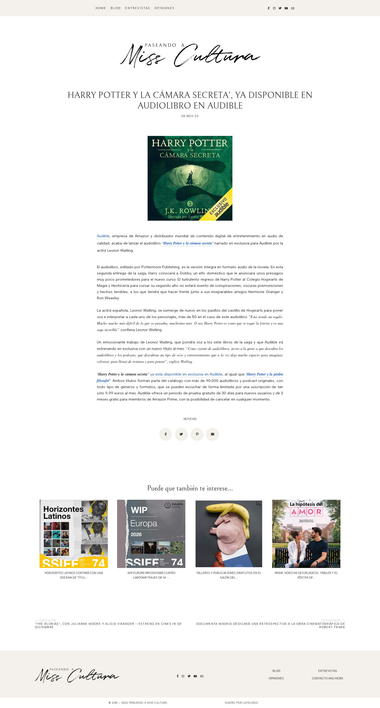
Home (101, 8)
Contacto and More (327, 678)
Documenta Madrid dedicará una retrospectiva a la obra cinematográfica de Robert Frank (270, 625)
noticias (190, 419)
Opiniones (165, 8)
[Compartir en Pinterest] (197, 434)
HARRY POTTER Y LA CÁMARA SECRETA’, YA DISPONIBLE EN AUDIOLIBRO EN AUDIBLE (190, 100)
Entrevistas (137, 8)
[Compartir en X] (181, 434)
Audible (103, 236)
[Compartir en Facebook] (165, 434)
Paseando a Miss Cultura (148, 702)
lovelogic (250, 702)
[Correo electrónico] (212, 434)
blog (116, 8)
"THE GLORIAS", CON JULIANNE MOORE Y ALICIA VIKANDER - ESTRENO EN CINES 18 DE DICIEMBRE (108, 625)
